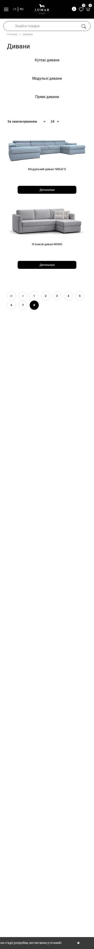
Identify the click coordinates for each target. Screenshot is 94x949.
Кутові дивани (47, 60)
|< (11, 296)
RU (22, 9)
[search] (84, 26)
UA (14, 9)
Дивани (28, 34)
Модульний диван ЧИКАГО (47, 169)
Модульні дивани (47, 78)
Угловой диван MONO (47, 244)
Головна (12, 34)
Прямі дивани (47, 97)
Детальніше (47, 189)
